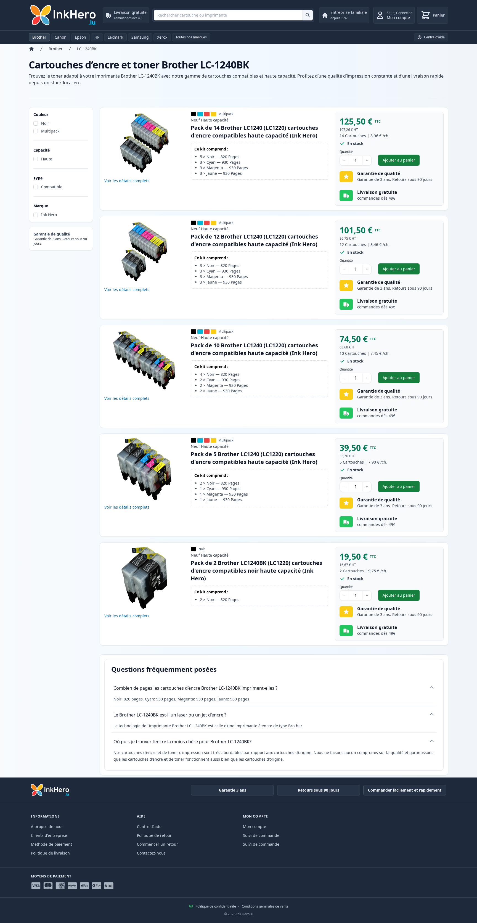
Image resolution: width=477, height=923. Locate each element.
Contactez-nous (151, 853)
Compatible (51, 186)
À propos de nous (47, 826)
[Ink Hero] (63, 15)
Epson (80, 37)
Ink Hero (49, 214)
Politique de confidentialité (215, 906)
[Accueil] (31, 49)
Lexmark (115, 37)
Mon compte (254, 826)
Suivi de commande (261, 835)
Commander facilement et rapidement (404, 790)
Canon (61, 37)
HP (96, 37)
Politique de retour (154, 835)
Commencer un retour (157, 844)
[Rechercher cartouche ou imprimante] (308, 15)
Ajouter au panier (401, 161)
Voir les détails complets (126, 180)
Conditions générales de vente (265, 906)
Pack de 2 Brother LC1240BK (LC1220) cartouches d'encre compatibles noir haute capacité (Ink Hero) (256, 570)
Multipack (50, 131)
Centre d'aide (149, 826)
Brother (39, 37)
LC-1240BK (87, 48)
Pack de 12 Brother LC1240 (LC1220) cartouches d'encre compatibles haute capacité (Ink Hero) (254, 240)
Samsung (140, 37)
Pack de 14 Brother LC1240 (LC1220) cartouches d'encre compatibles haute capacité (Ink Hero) (254, 131)
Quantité (346, 152)
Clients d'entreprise (49, 835)
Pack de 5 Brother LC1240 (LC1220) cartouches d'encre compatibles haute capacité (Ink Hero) (254, 458)
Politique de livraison (50, 853)
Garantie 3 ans (232, 790)
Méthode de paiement (51, 844)
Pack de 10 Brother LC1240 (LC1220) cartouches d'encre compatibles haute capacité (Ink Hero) (254, 349)
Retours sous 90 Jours (318, 790)
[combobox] (233, 15)
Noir (45, 123)
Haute (46, 159)
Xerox (162, 37)
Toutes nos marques (191, 37)
